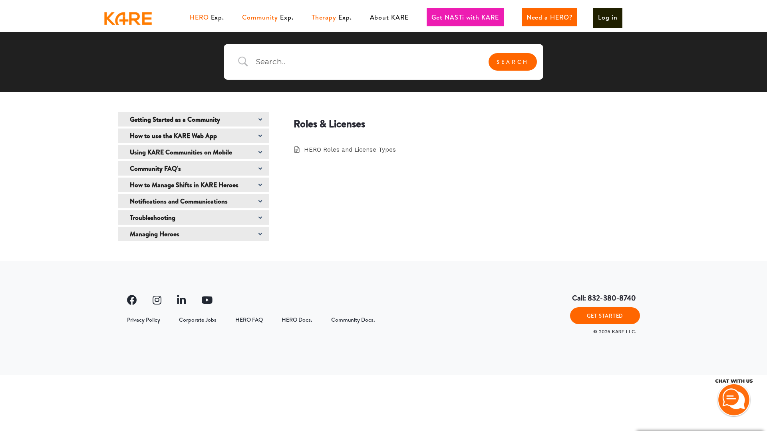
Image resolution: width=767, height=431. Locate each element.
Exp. (207, 17)
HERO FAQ (249, 320)
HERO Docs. (297, 320)
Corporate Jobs (198, 320)
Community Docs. (353, 320)
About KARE (389, 17)
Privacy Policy (143, 320)
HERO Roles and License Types (350, 149)
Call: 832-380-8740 (604, 298)
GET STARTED (605, 315)
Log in (607, 17)
